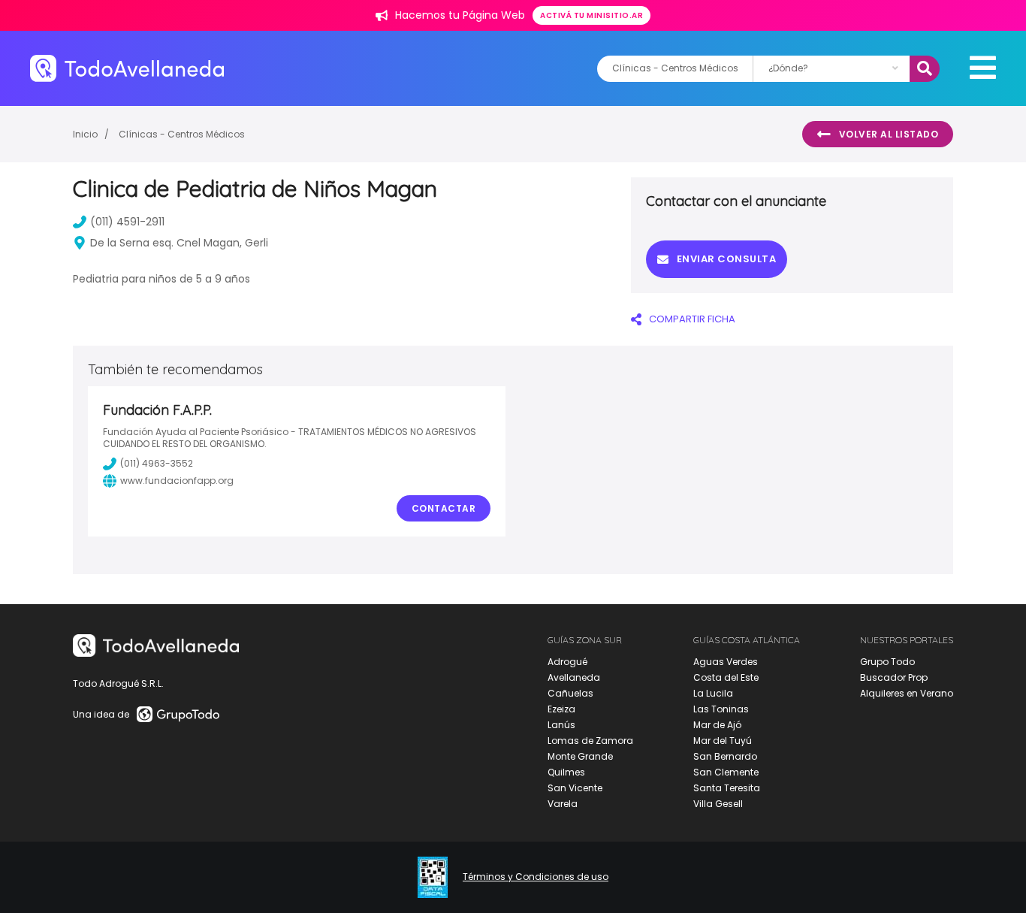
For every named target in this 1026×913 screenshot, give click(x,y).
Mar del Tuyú (722, 740)
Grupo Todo (887, 661)
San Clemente (726, 772)
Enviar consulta (727, 259)
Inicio (85, 134)
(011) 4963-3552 (156, 463)
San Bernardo (725, 756)
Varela (563, 803)
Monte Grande (580, 756)
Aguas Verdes (725, 661)
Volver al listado (889, 134)
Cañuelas (570, 693)
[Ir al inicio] (127, 68)
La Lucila (713, 693)
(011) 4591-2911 (127, 221)
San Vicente (575, 787)
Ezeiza (561, 709)
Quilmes (566, 772)
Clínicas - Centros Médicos (182, 134)
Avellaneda (574, 677)
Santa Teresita (726, 787)
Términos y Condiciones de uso (535, 877)
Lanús (561, 724)
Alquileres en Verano (906, 693)
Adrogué (567, 661)
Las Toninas (721, 709)
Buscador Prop (894, 677)
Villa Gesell (718, 803)
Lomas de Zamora (590, 740)
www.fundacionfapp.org (177, 480)
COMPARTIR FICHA (692, 319)
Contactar (444, 508)
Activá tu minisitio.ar (591, 15)
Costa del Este (726, 677)
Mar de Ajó (717, 724)
